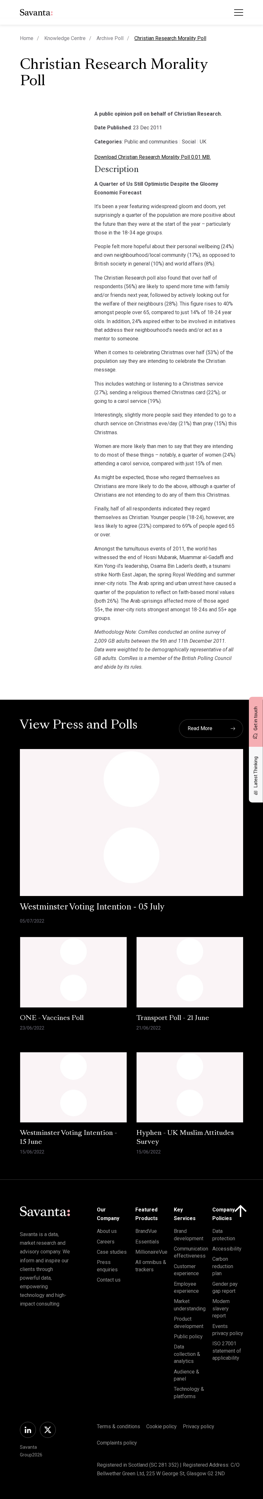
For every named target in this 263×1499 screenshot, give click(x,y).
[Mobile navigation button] (238, 12)
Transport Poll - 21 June (172, 1018)
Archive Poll (110, 38)
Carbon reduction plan (222, 1266)
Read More (200, 728)
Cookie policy (161, 1426)
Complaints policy (117, 1443)
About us (107, 1231)
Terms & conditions (118, 1426)
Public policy (188, 1336)
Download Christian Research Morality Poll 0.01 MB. (152, 157)
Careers (106, 1242)
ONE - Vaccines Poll (52, 1018)
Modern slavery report (221, 1308)
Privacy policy (198, 1426)
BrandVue (146, 1231)
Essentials (147, 1242)
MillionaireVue (151, 1252)
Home (26, 38)
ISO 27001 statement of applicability (226, 1350)
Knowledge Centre (65, 38)
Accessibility (227, 1249)
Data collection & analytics (187, 1354)
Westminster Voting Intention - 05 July (92, 907)
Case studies (112, 1252)
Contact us (109, 1280)
